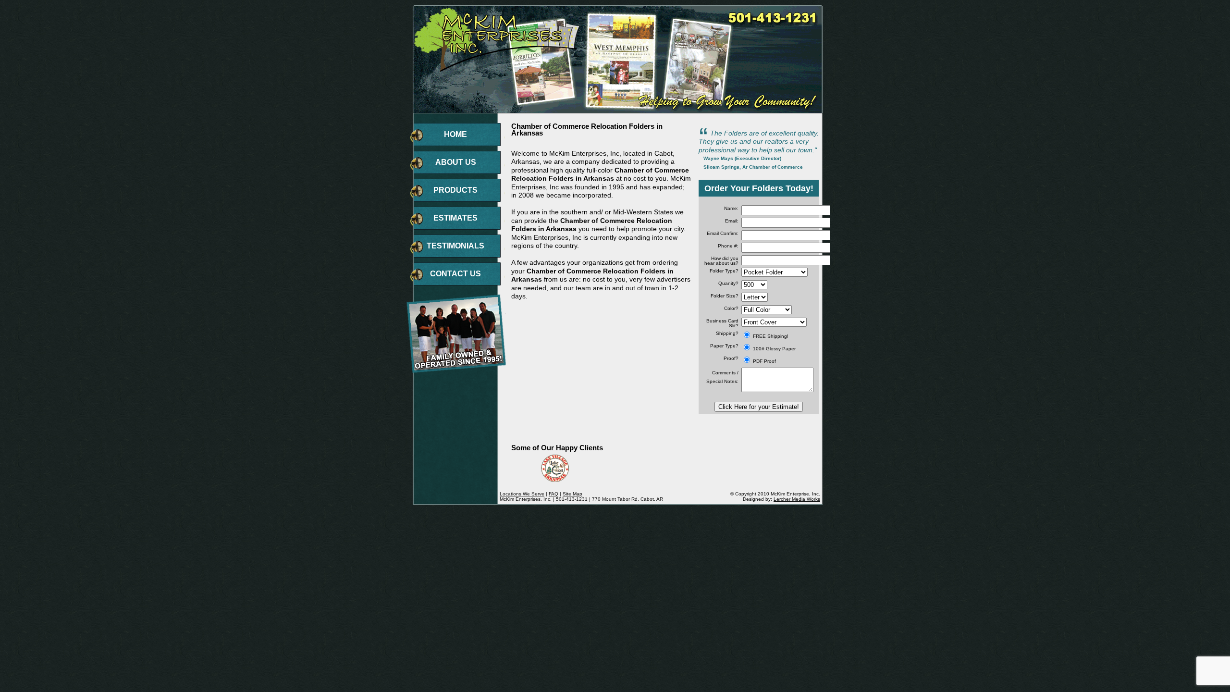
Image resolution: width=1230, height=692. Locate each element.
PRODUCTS (455, 190)
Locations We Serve (522, 493)
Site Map (572, 493)
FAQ (553, 493)
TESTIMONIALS (455, 246)
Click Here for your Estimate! (758, 406)
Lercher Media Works (797, 499)
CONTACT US (455, 274)
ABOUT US (455, 162)
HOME (455, 134)
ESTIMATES (455, 218)
